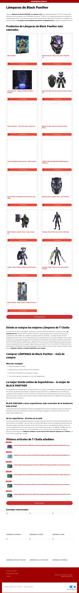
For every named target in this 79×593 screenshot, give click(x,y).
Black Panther (11, 55)
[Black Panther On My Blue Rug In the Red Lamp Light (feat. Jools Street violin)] (22, 185)
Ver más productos (39, 317)
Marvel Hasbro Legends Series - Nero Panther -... (56, 196)
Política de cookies (11, 571)
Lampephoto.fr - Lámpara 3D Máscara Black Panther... (20, 91)
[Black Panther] (22, 44)
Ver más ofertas (39, 503)
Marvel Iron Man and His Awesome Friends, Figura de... (56, 91)
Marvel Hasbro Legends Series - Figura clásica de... (21, 232)
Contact (8, 576)
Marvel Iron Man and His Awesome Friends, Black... (54, 127)
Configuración (70, 589)
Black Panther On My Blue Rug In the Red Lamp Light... (21, 197)
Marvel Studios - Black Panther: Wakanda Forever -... (21, 303)
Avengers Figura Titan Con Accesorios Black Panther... (55, 268)
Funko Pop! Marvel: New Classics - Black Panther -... (21, 162)
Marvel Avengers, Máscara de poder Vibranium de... (55, 56)
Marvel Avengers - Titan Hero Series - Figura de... (21, 126)
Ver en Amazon (23, 64)
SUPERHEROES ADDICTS (39, 1)
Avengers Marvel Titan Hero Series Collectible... (56, 232)
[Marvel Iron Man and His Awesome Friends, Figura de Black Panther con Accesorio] (57, 79)
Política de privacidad (12, 573)
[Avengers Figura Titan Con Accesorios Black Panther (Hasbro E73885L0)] (57, 256)
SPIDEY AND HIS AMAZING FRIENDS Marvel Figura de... (55, 162)
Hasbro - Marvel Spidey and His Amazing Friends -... (21, 268)
